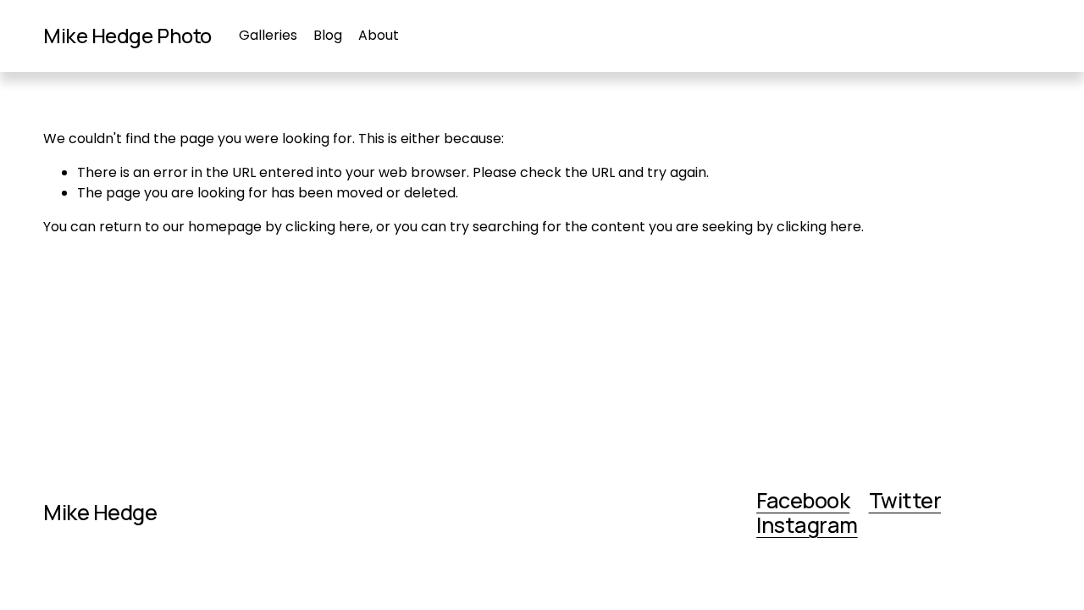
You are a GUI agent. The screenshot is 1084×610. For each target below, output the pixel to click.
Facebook (802, 500)
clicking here (327, 226)
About (378, 35)
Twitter (905, 500)
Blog (327, 35)
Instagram (806, 525)
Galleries (268, 35)
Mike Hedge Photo (127, 35)
